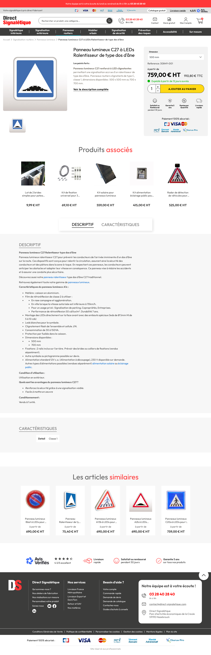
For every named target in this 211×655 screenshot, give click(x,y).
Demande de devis (112, 597)
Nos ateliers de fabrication (45, 593)
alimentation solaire (103, 363)
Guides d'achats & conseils (115, 609)
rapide (99, 561)
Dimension (153, 52)
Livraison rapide (178, 10)
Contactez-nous (110, 605)
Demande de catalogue (114, 601)
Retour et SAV (74, 603)
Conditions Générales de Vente (47, 631)
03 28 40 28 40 (162, 594)
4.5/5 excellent (62, 562)
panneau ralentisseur (55, 277)
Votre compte (109, 589)
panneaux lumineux (78, 282)
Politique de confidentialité (79, 631)
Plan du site (171, 631)
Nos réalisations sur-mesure (45, 597)
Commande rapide (112, 593)
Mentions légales (154, 631)
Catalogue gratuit (156, 10)
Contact (154, 23)
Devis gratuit (169, 23)
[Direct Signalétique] (17, 20)
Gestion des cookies (133, 631)
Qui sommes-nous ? (41, 589)
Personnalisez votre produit (45, 601)
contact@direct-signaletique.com (167, 604)
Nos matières (74, 607)
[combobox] (176, 57)
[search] (109, 20)
